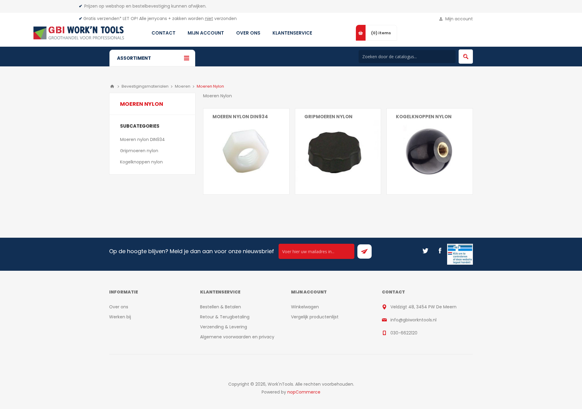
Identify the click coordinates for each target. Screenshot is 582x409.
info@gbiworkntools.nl (413, 320)
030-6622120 (403, 333)
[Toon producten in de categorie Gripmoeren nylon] (338, 151)
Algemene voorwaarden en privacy (237, 337)
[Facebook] (440, 251)
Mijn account (459, 19)
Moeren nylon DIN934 (240, 116)
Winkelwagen (305, 307)
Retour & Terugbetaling (224, 317)
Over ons (118, 307)
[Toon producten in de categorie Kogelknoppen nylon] (430, 151)
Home (112, 86)
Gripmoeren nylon (328, 116)
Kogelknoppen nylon (424, 116)
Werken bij (120, 317)
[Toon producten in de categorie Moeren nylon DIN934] (246, 151)
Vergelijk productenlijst (315, 317)
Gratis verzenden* (102, 18)
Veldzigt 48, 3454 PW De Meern (423, 307)
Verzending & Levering (223, 327)
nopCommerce (303, 392)
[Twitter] (425, 251)
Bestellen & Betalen (220, 307)
